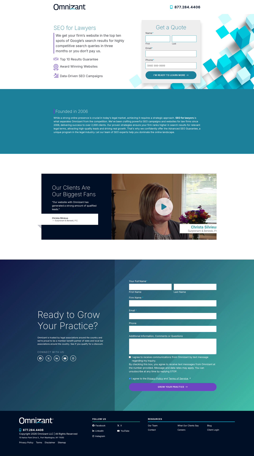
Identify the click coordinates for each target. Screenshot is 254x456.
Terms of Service (178, 378)
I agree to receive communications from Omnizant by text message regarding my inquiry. (170, 359)
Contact (152, 429)
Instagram (100, 436)
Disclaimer (50, 442)
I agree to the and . (161, 378)
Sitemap (62, 442)
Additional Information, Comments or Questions (156, 336)
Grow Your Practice (171, 387)
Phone (132, 323)
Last (174, 43)
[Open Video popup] (164, 207)
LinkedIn (99, 431)
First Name (135, 292)
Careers (181, 429)
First (148, 43)
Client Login (213, 429)
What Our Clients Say (188, 425)
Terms (39, 442)
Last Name (180, 292)
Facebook (100, 425)
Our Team (153, 425)
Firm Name (136, 297)
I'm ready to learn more (169, 75)
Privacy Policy (155, 378)
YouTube (125, 431)
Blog (209, 425)
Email (133, 310)
